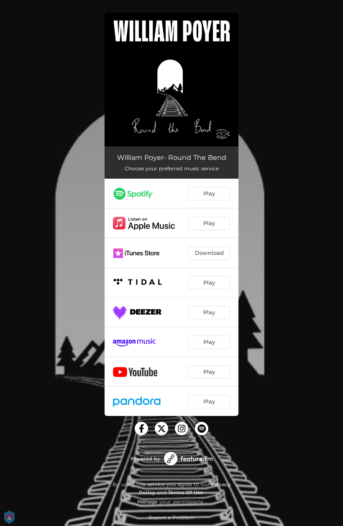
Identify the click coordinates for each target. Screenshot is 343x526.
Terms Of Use (185, 492)
